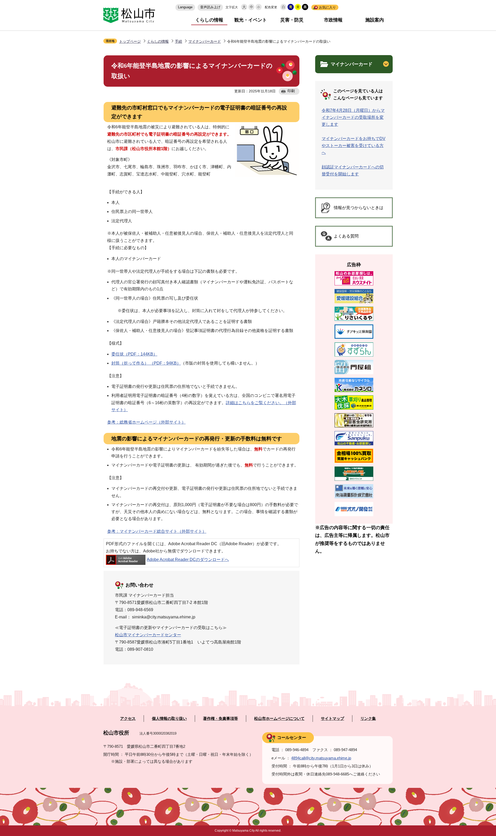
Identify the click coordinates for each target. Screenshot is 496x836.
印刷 (291, 91)
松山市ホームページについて (279, 718)
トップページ (130, 41)
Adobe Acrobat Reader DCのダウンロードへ (188, 559)
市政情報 (333, 20)
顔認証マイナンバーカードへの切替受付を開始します (353, 170)
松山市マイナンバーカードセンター (148, 635)
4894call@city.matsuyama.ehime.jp (321, 758)
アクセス (128, 718)
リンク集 (368, 718)
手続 (178, 41)
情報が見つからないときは (358, 207)
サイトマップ (332, 718)
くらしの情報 (209, 20)
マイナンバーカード (204, 41)
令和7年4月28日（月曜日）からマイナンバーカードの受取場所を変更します (353, 117)
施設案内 (374, 20)
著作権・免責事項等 (220, 718)
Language (185, 7)
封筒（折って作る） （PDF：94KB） (146, 363)
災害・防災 (292, 20)
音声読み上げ (210, 7)
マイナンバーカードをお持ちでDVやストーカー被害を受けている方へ (353, 145)
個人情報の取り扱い (169, 718)
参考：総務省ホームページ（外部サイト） (146, 422)
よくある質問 (346, 236)
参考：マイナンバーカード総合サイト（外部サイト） (156, 531)
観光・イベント (250, 20)
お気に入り (327, 7)
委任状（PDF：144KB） (134, 354)
